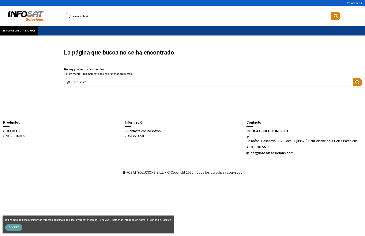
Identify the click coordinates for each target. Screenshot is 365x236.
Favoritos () (355, 3)
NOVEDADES (15, 136)
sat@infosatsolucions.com (272, 153)
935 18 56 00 (260, 147)
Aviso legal (135, 136)
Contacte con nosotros (144, 131)
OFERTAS (13, 131)
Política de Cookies (160, 219)
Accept (13, 227)
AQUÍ (108, 219)
